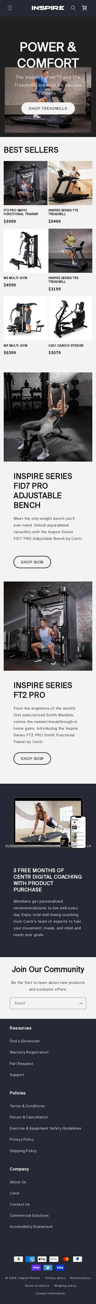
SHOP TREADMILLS (48, 108)
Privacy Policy (22, 1139)
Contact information (50, 1293)
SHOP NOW (32, 562)
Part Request (21, 1064)
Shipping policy (65, 1285)
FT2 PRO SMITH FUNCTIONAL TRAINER (21, 212)
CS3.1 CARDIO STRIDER (66, 345)
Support (17, 1075)
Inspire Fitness (29, 1277)
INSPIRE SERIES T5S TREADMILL (63, 279)
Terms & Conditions (27, 1106)
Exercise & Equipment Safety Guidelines (45, 1128)
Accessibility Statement (31, 1227)
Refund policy (80, 1277)
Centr (15, 1193)
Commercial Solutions (29, 1216)
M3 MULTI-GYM (15, 277)
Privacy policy (55, 1277)
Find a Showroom (25, 1041)
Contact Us (20, 1204)
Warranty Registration (29, 1052)
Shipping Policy (23, 1151)
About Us (18, 1182)
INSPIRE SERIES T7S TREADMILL (63, 212)
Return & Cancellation (29, 1117)
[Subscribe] (80, 1003)
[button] (9, 7)
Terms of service (37, 1285)
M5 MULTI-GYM (15, 345)
